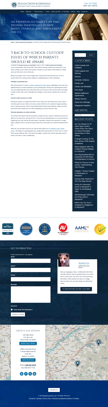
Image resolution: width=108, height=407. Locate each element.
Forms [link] (47, 11)
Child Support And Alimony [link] (82, 72)
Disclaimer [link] (32, 398)
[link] (31, 8)
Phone (13, 275)
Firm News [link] (79, 90)
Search (91, 55)
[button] (21, 374)
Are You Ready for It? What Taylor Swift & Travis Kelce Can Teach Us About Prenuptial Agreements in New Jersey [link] (84, 129)
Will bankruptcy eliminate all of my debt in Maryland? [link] (84, 197)
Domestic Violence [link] (82, 80)
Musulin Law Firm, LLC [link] (50, 395)
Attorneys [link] (28, 11)
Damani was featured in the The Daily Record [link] (84, 180)
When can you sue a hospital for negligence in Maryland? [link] (84, 205)
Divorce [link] (78, 77)
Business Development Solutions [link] (62, 398)
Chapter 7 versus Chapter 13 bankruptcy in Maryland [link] (85, 173)
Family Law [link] (79, 83)
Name (13, 257)
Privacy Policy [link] (47, 398)
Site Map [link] (39, 398)
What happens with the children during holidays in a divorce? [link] (84, 149)
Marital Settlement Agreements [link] (82, 94)
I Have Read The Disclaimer (23, 309)
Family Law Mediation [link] (83, 87)
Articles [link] (73, 11)
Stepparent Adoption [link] (82, 105)
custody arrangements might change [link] (39, 85)
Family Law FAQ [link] (55, 11)
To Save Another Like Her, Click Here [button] (76, 289)
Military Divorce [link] (80, 99)
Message (14, 284)
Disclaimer (14, 306)
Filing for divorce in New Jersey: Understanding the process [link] (84, 165)
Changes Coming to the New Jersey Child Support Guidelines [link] (85, 141)
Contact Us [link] (84, 11)
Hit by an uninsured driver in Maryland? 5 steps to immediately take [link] (83, 187)
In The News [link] (65, 11)
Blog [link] (78, 11)
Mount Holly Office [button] (28, 343)
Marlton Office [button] (28, 360)
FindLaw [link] (76, 398)
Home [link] (22, 11)
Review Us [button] (54, 390)
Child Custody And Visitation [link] (54, 65)
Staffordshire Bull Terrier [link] (83, 266)
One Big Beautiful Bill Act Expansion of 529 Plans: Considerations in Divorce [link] (84, 157)
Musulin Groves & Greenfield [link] (27, 65)
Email (13, 266)
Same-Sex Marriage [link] (82, 102)
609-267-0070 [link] (90, 5)
